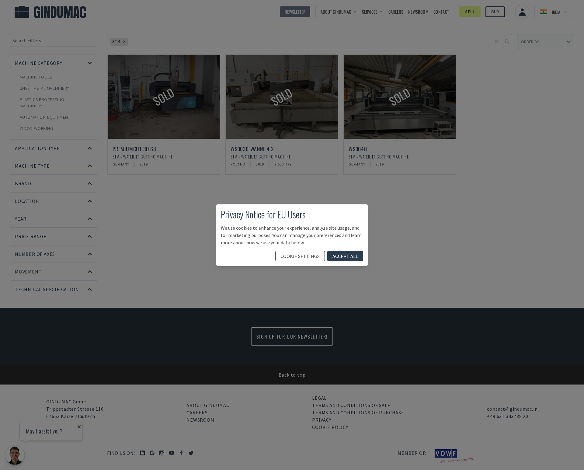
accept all (345, 256)
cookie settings (300, 256)
